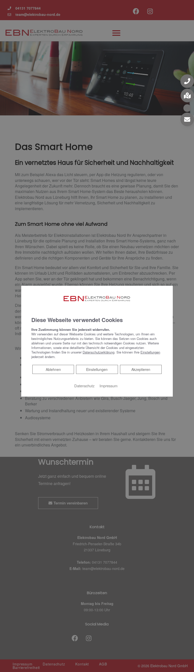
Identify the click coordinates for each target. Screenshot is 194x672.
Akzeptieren (140, 369)
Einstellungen (97, 369)
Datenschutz (84, 385)
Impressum (108, 385)
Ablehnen (53, 369)
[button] (187, 81)
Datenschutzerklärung (98, 351)
